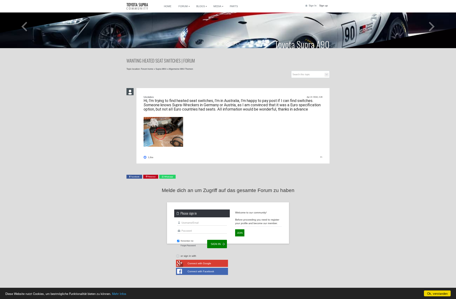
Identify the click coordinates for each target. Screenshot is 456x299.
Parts (234, 6)
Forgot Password (188, 245)
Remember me (187, 241)
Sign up (323, 5)
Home (167, 6)
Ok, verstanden (437, 293)
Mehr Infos (119, 293)
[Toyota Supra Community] (139, 6)
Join (240, 232)
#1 (321, 157)
